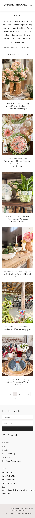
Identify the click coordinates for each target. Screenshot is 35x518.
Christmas (14, 47)
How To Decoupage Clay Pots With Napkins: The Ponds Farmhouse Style (17, 219)
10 (15, 398)
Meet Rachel (7, 472)
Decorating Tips (9, 454)
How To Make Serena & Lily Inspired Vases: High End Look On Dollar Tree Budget (17, 106)
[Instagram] (4, 435)
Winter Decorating (24, 54)
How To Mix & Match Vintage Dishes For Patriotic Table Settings (17, 382)
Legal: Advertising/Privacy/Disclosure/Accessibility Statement (17, 490)
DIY (3, 446)
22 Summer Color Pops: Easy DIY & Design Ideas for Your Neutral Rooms (17, 274)
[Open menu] (31, 5)
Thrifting (6, 457)
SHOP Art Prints (9, 483)
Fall (28, 47)
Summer (25, 51)
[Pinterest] (12, 435)
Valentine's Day (10, 54)
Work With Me (8, 476)
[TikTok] (16, 435)
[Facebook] (8, 435)
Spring (18, 51)
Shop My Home (9, 480)
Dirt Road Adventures (11, 461)
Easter (23, 47)
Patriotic (10, 51)
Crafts (5, 450)
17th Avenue (17, 515)
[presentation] (17, 79)
